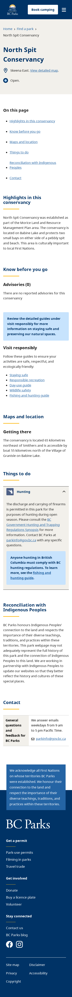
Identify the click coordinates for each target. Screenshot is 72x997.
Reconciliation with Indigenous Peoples (33, 165)
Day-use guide (20, 385)
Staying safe (19, 375)
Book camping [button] (42, 9)
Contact (15, 178)
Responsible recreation (27, 380)
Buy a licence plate (21, 897)
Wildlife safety (20, 390)
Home (7, 29)
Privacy (11, 973)
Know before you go (25, 131)
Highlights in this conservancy (32, 121)
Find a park (25, 29)
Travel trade (15, 866)
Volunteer (14, 904)
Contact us (14, 928)
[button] (64, 10)
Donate (12, 890)
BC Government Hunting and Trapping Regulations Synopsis (33, 524)
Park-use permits (19, 852)
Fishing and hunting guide (29, 395)
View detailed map (44, 70)
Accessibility (38, 973)
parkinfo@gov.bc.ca (21, 540)
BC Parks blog (17, 935)
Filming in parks (18, 859)
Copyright (13, 981)
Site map (12, 965)
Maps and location (24, 142)
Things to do (19, 152)
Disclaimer (37, 965)
